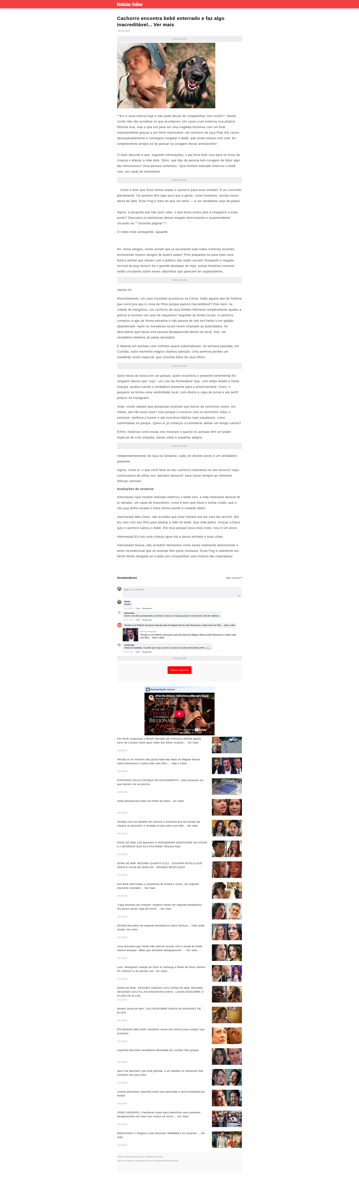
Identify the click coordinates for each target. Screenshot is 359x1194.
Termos (148, 1160)
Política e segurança (136, 1160)
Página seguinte (179, 670)
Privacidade (158, 1160)
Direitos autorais (171, 1160)
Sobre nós (121, 1160)
